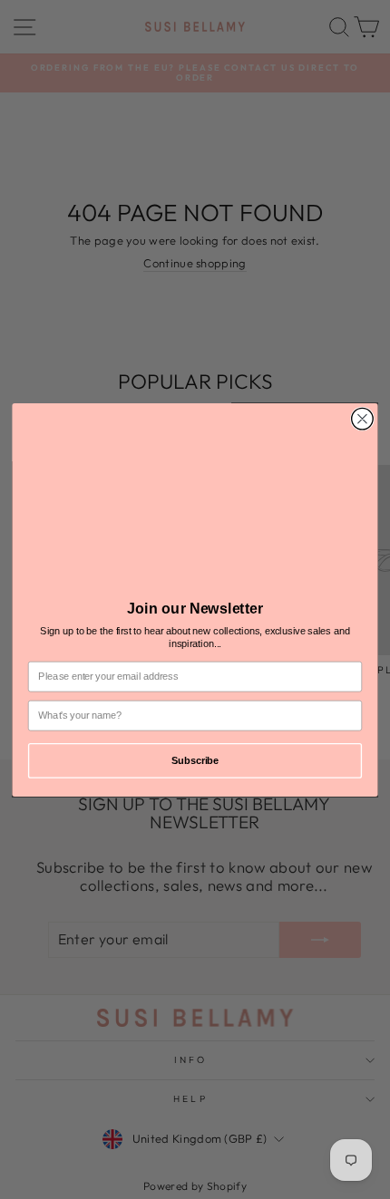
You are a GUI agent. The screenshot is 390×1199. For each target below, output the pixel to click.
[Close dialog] (363, 419)
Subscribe (195, 760)
